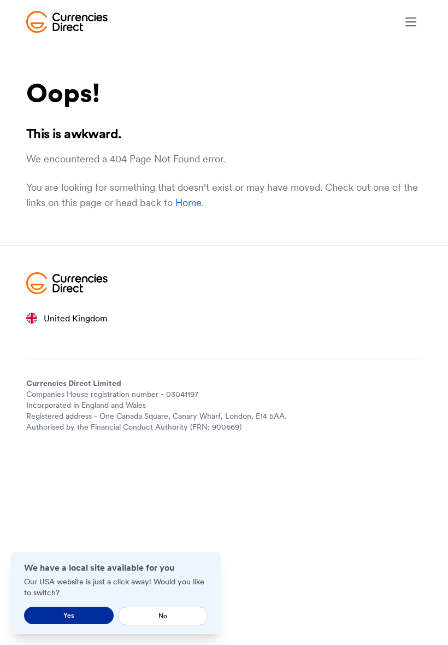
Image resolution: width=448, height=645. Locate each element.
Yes (68, 615)
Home (188, 202)
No (162, 616)
